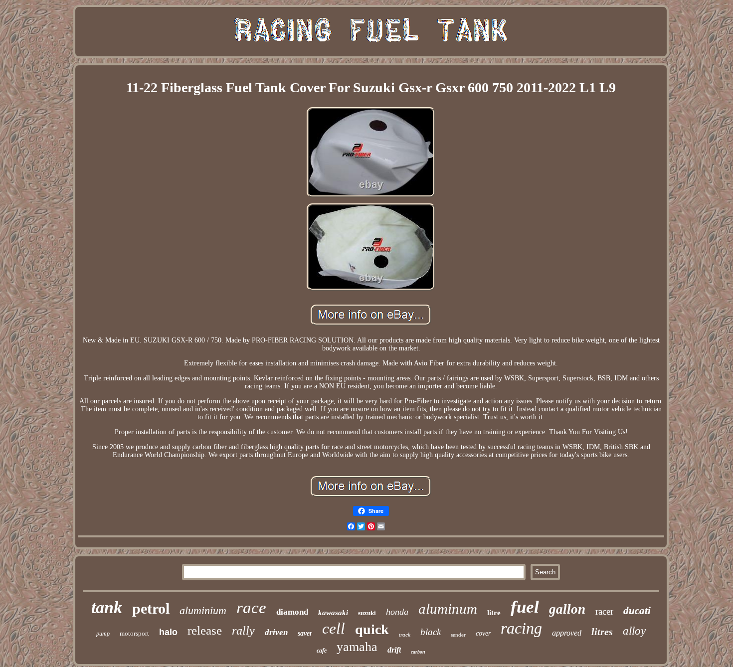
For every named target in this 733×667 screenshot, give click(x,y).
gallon (567, 609)
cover (483, 633)
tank (106, 607)
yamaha (357, 647)
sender (458, 635)
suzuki (367, 613)
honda (397, 612)
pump (103, 633)
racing (521, 628)
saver (305, 633)
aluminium (203, 610)
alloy (634, 631)
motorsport (134, 633)
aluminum (447, 609)
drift (394, 650)
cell (333, 628)
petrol (151, 608)
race (251, 608)
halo (168, 632)
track (404, 635)
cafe (322, 650)
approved (566, 633)
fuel (525, 607)
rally (243, 630)
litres (602, 631)
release (204, 630)
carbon (418, 652)
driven (276, 632)
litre (494, 613)
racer (604, 611)
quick (372, 629)
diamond (292, 612)
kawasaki (333, 613)
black (430, 632)
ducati (637, 611)
